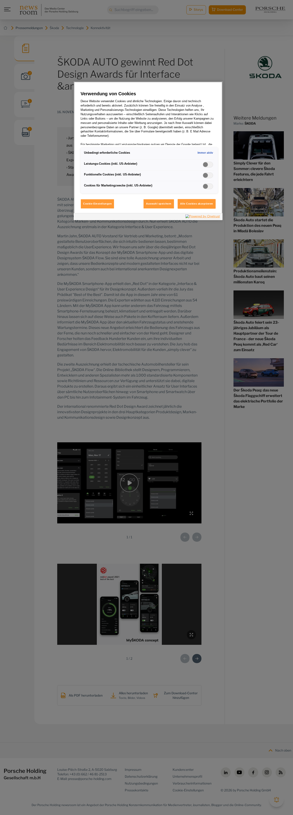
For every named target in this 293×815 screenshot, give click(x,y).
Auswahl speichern (158, 203)
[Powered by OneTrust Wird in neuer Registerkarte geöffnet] (202, 217)
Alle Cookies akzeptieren (196, 203)
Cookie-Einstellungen (97, 203)
